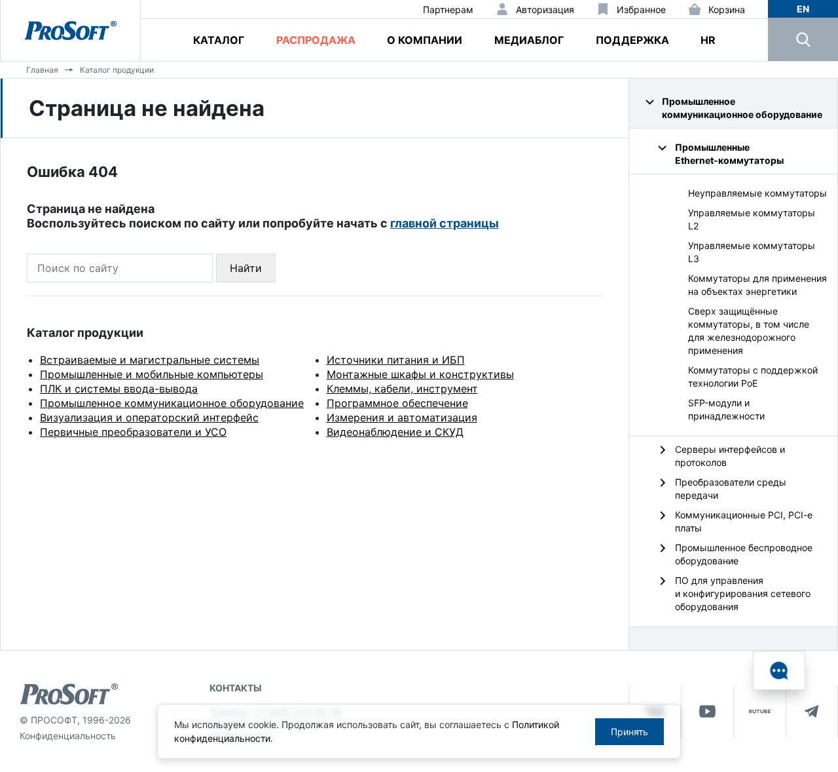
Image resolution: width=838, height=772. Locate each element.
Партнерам (448, 9)
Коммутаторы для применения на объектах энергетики (757, 285)
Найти (246, 268)
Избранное (641, 9)
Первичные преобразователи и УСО (133, 431)
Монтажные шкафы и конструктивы (420, 374)
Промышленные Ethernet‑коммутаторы (729, 154)
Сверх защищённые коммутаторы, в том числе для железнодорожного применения (748, 330)
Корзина (726, 9)
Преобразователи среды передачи (730, 488)
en (803, 8)
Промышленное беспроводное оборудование (743, 554)
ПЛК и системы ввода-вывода (119, 388)
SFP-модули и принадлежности (726, 409)
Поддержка (632, 40)
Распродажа (315, 40)
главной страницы (444, 223)
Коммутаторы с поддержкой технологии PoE (753, 376)
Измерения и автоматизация (402, 417)
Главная (42, 70)
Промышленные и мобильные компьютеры (151, 374)
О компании (424, 40)
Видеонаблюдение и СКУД (395, 431)
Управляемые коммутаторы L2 (751, 219)
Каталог (218, 40)
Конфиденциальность (68, 735)
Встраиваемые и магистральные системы (149, 359)
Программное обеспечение (397, 403)
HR (708, 40)
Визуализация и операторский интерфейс (149, 417)
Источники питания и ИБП (396, 359)
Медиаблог (529, 40)
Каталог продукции (117, 70)
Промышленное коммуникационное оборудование (172, 403)
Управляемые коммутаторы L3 (751, 252)
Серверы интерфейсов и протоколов (730, 456)
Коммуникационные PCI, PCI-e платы (743, 521)
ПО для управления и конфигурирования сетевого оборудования (743, 593)
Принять (629, 731)
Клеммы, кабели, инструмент (402, 388)
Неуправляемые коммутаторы (757, 193)
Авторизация (545, 9)
